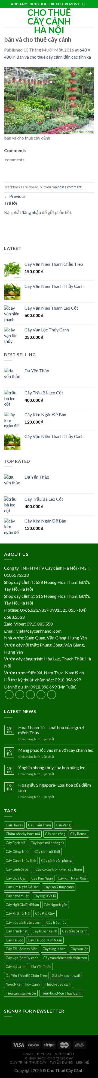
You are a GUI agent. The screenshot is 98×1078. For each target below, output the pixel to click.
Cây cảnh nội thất (47, 851)
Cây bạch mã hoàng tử (47, 843)
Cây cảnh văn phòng (56, 860)
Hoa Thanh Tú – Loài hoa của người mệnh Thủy (51, 730)
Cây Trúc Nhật (16, 931)
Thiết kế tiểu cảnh (58, 984)
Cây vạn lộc (79, 949)
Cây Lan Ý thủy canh (59, 887)
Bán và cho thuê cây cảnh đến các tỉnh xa (53, 56)
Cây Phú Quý (45, 913)
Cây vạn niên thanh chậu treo (65, 958)
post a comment (69, 187)
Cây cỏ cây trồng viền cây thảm (58, 869)
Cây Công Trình (17, 851)
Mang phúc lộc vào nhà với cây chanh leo (55, 750)
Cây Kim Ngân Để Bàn (22, 887)
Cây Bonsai (78, 834)
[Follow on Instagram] (19, 694)
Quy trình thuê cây (28, 1062)
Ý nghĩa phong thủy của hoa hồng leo (51, 767)
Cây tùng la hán (54, 949)
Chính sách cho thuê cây (49, 1058)
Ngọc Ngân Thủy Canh (23, 984)
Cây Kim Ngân (42, 878)
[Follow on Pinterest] (51, 694)
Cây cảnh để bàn (18, 869)
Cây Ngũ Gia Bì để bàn (22, 904)
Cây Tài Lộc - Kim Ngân (45, 940)
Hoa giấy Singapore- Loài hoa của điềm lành (54, 787)
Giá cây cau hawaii (66, 975)
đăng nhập (31, 212)
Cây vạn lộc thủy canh (22, 958)
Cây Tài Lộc (14, 940)
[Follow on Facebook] (9, 694)
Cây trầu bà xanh (74, 931)
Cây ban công (55, 834)
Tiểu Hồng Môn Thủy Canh (61, 993)
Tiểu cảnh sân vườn (21, 993)
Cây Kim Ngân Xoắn (73, 878)
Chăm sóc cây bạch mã (23, 834)
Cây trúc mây (56, 922)
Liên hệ (82, 1062)
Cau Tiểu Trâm (39, 825)
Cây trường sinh (44, 931)
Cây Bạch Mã (16, 843)
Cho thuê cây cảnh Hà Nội (49, 21)
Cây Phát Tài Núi (18, 913)
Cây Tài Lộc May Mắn (22, 949)
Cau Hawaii (14, 825)
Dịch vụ (44, 1054)
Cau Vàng (63, 825)
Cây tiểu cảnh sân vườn (23, 922)
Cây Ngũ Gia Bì (44, 896)
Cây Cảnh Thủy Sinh (21, 860)
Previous (15, 196)
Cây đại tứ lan (16, 966)
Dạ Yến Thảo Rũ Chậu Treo (26, 975)
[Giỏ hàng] (91, 18)
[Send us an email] (40, 694)
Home (28, 1054)
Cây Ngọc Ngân (55, 904)
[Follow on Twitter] (30, 694)
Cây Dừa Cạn (16, 878)
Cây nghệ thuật (17, 896)
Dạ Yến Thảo (41, 966)
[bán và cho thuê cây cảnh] (49, 99)
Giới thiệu (64, 1054)
